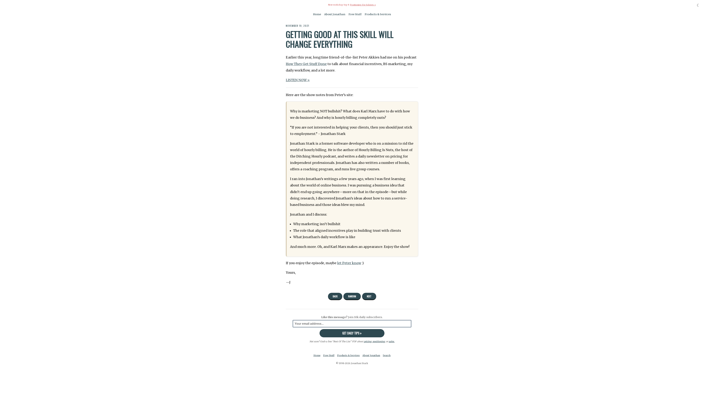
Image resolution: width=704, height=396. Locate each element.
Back (335, 296)
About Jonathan (334, 14)
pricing (367, 341)
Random (352, 296)
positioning (379, 341)
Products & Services (378, 14)
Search (386, 355)
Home (317, 14)
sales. (392, 341)
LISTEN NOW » (298, 80)
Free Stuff (355, 14)
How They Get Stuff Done (306, 64)
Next (369, 296)
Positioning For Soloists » (363, 5)
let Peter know (349, 263)
